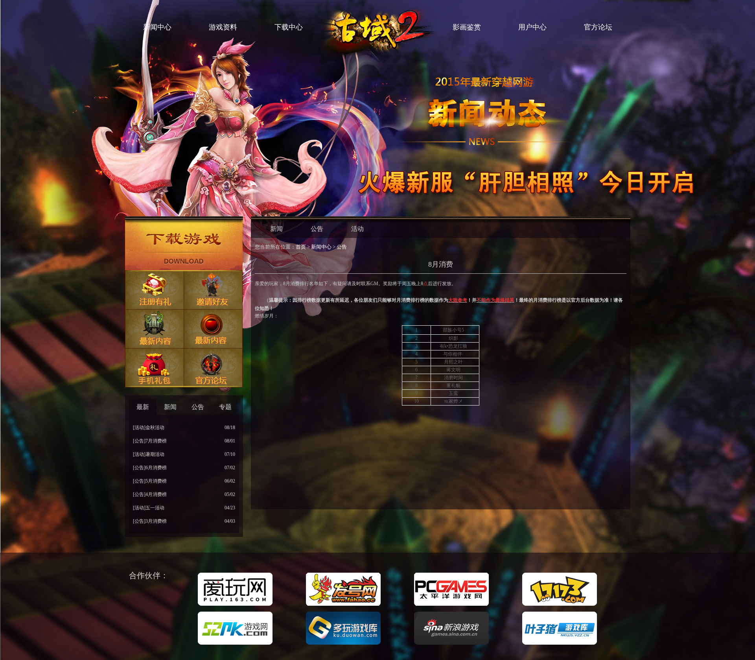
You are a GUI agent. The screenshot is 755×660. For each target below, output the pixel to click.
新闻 (276, 228)
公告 (317, 228)
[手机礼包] (154, 367)
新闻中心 (157, 27)
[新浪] (451, 645)
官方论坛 (598, 27)
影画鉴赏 (467, 27)
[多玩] (343, 645)
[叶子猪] (559, 645)
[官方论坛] (213, 367)
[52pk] (235, 645)
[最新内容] (154, 329)
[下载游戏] (184, 245)
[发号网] (343, 606)
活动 (357, 228)
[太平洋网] (451, 606)
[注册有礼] (154, 290)
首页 (301, 247)
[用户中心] (213, 329)
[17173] (559, 606)
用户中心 (532, 27)
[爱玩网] (235, 606)
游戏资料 (223, 27)
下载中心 (288, 27)
